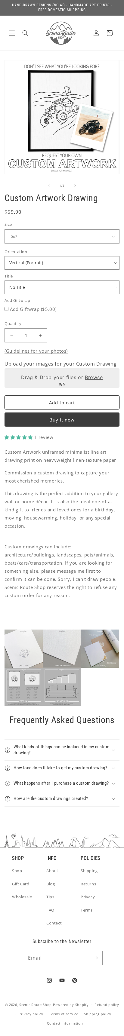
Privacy (88, 897)
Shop (17, 870)
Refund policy (107, 1004)
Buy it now (62, 420)
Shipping (89, 870)
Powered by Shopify (71, 1004)
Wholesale (22, 897)
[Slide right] (75, 185)
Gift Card (20, 884)
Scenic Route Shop (35, 1004)
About (52, 870)
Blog (50, 884)
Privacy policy (31, 1014)
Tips (50, 897)
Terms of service (63, 1014)
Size (8, 224)
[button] (12, 33)
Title (9, 276)
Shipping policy (97, 1014)
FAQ (50, 910)
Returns (88, 884)
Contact (54, 923)
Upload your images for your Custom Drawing (60, 363)
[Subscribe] (95, 958)
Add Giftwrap (17, 300)
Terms (87, 910)
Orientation (16, 251)
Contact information (65, 1023)
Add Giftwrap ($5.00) (33, 309)
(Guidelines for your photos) (36, 351)
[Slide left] (48, 185)
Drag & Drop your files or (62, 377)
